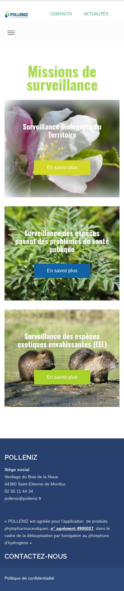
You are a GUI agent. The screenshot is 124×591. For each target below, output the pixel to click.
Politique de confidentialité (29, 578)
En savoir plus (62, 167)
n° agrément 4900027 (72, 528)
